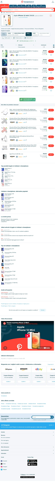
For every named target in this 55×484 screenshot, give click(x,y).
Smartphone (4, 395)
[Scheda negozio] (12, 55)
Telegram (5, 469)
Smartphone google (5, 408)
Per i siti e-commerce (5, 437)
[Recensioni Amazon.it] (21, 113)
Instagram (5, 466)
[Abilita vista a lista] (53, 45)
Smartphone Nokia (41, 403)
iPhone (2, 403)
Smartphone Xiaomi (15, 406)
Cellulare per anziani (22, 403)
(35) (24, 55)
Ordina (20, 45)
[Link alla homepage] (1, 12)
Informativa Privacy (50, 419)
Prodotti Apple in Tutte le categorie (8, 306)
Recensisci (21, 55)
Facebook (5, 461)
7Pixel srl (23, 474)
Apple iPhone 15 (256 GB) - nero (16, 153)
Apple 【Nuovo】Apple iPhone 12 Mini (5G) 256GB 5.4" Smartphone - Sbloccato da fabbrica (24, 51)
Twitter (4, 463)
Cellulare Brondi (32, 403)
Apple (4, 12)
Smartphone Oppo (5, 406)
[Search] (52, 9)
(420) (24, 113)
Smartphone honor (26, 408)
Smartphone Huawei (26, 406)
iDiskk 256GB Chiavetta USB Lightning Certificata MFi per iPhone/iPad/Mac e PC (22, 137)
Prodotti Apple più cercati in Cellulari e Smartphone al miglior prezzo (15, 303)
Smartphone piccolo (16, 408)
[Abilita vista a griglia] (53, 47)
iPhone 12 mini (8, 12)
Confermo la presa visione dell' (43, 419)
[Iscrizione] (52, 417)
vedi (51, 51)
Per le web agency (5, 440)
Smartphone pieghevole (38, 406)
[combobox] (7, 9)
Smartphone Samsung (11, 403)
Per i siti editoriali (4, 443)
